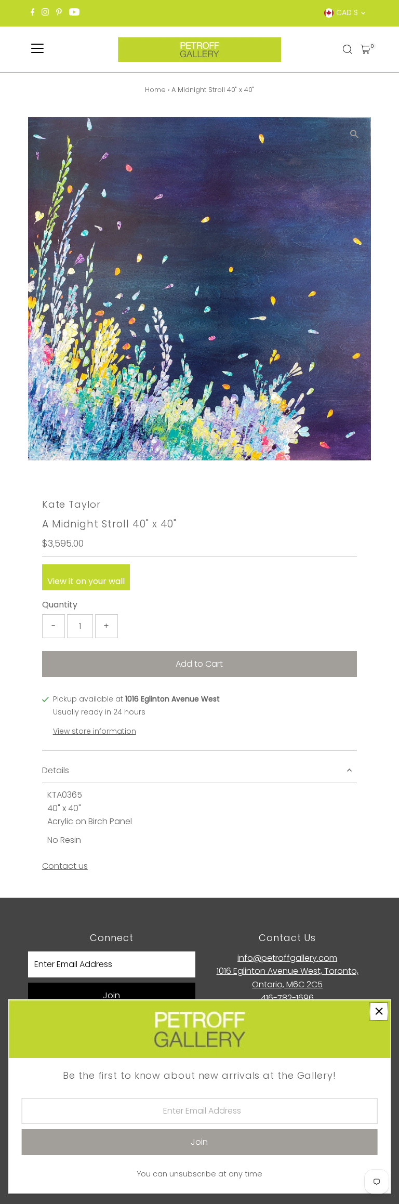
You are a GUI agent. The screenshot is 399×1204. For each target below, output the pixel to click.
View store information (94, 731)
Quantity (59, 605)
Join (111, 995)
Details (55, 770)
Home (155, 90)
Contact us (65, 866)
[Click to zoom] (354, 133)
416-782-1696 (287, 998)
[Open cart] (365, 49)
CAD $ (347, 12)
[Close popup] (379, 1011)
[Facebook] (32, 13)
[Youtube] (74, 13)
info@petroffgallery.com (287, 958)
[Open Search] (347, 49)
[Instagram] (45, 13)
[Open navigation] (37, 49)
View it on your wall (86, 581)
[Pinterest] (59, 13)
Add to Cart (199, 664)
